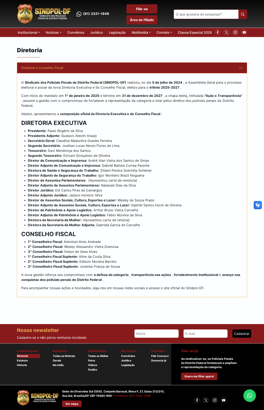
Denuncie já (158, 360)
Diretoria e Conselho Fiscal (42, 68)
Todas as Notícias (64, 356)
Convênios (75, 32)
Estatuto (22, 360)
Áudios (92, 369)
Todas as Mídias (98, 356)
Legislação (117, 32)
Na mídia (58, 365)
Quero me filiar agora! (199, 376)
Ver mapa (71, 403)
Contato (163, 32)
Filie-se (142, 9)
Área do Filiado (142, 20)
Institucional (27, 32)
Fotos (91, 360)
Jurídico (96, 32)
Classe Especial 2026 (195, 32)
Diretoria (22, 356)
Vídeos (92, 365)
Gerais (57, 360)
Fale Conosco (160, 356)
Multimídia (140, 32)
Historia (22, 365)
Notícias (52, 32)
